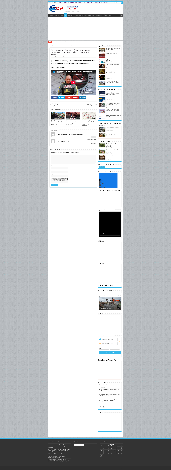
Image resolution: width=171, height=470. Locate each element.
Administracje (66, 2)
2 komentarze (71, 56)
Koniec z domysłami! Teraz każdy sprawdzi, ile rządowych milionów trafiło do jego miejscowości (112, 93)
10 (101, 450)
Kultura (62, 15)
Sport (66, 15)
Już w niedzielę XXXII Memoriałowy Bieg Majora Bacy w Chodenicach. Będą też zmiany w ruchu (89, 122)
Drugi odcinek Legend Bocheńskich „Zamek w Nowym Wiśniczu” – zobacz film (113, 151)
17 (101, 452)
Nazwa (52, 165)
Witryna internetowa (55, 174)
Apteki (60, 2)
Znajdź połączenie (109, 352)
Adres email (53, 169)
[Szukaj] (122, 3)
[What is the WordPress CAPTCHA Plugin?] (59, 179)
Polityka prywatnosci (103, 2)
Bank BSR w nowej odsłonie (111, 53)
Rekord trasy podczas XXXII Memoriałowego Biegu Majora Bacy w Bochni (57, 122)
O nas (106, 15)
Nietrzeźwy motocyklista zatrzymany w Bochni (57, 449)
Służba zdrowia (78, 2)
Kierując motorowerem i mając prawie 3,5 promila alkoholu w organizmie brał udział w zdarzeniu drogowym (59, 450)
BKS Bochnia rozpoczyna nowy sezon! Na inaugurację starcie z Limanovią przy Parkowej (73, 122)
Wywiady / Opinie (64, 56)
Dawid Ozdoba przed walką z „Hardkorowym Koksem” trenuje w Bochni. (59, 105)
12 (108, 450)
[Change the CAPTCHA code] (67, 178)
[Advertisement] (85, 30)
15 (118, 450)
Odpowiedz (93, 143)
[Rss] (113, 2)
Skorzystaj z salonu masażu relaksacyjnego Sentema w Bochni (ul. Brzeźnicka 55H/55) (68, 41)
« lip (101, 456)
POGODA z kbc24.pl (100, 15)
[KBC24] (65, 8)
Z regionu (70, 15)
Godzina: (102, 167)
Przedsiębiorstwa (86, 2)
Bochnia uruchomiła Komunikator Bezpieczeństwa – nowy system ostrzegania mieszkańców (112, 110)
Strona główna (52, 44)
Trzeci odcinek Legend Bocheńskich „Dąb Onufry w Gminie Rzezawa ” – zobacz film (113, 145)
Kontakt (110, 15)
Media (96, 2)
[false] (120, 341)
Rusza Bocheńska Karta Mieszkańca (113, 97)
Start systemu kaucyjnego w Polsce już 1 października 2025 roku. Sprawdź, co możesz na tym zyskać (113, 104)
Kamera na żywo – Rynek (89, 15)
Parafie (92, 2)
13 (111, 450)
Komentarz (53, 153)
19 (108, 452)
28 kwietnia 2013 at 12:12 (91, 139)
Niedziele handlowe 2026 (78, 15)
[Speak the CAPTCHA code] (67, 180)
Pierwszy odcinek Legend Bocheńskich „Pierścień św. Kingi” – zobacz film (113, 157)
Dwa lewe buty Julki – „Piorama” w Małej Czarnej (87, 104)
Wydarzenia (57, 15)
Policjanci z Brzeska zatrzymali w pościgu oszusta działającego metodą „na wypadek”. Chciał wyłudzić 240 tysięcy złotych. (109, 405)
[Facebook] (114, 2)
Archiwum (51, 15)
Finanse (72, 2)
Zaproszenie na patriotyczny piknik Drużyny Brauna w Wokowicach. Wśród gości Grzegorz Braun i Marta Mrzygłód (58, 446)
